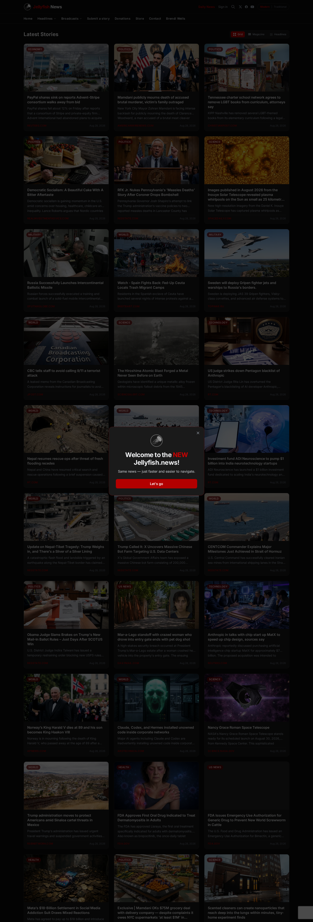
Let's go (156, 484)
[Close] (198, 433)
